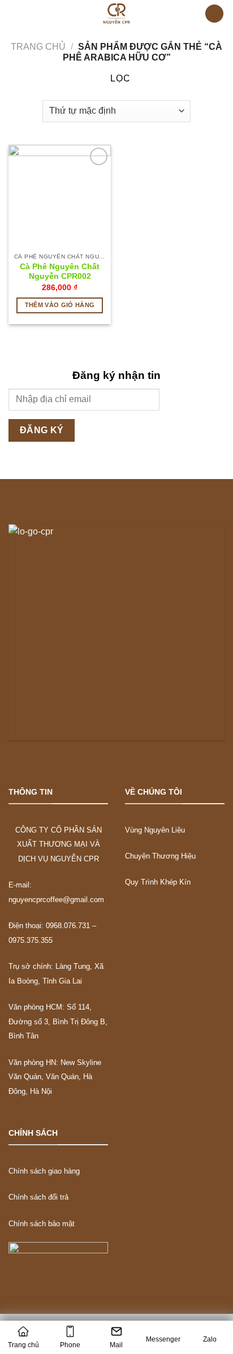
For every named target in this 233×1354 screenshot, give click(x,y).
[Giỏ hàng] (214, 14)
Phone (70, 1345)
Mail (116, 1345)
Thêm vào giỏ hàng (60, 304)
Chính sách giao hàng (44, 1171)
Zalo (210, 1339)
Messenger (163, 1339)
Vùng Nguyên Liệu (155, 830)
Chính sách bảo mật (41, 1223)
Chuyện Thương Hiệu (160, 856)
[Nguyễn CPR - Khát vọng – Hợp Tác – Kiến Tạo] (117, 13)
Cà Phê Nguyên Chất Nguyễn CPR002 (60, 271)
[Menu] (19, 14)
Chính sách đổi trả (38, 1197)
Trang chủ (38, 46)
